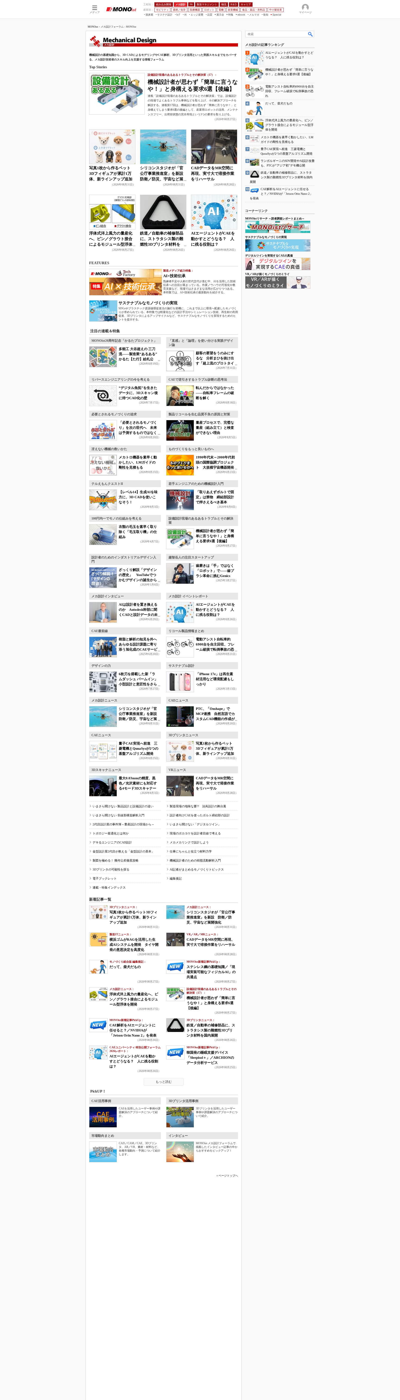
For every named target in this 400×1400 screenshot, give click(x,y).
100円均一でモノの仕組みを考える (116, 518)
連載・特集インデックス (109, 887)
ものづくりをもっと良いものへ (191, 449)
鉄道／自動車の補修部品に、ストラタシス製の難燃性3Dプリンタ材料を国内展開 (211, 1030)
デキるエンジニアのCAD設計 (112, 842)
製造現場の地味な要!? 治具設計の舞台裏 (198, 806)
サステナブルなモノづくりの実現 (148, 303)
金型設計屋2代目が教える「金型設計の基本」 (123, 851)
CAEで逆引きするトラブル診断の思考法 (198, 379)
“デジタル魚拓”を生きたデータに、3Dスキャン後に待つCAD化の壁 (138, 393)
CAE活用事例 (101, 1101)
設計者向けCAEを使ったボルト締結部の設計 (200, 815)
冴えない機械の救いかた (109, 449)
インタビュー (178, 1135)
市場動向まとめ (102, 1135)
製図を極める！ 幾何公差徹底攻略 (115, 860)
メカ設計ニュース (104, 700)
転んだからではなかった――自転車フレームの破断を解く (215, 393)
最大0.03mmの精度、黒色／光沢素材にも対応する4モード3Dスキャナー (138, 783)
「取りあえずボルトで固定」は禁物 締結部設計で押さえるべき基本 (215, 497)
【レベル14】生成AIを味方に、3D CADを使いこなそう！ (138, 497)
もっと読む (164, 1082)
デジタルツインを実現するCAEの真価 (269, 255)
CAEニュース (101, 735)
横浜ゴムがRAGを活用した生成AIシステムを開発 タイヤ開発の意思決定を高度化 (134, 945)
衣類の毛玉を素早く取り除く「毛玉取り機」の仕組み (138, 532)
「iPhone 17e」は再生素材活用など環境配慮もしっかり (215, 679)
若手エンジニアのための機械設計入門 (196, 483)
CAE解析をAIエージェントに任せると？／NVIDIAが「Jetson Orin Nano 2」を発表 (132, 1030)
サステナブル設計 (181, 665)
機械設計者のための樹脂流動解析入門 (195, 860)
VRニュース (177, 770)
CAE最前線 (99, 631)
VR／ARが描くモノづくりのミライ (267, 274)
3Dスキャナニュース (106, 770)
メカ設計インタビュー (107, 596)
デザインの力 (101, 665)
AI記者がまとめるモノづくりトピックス (197, 869)
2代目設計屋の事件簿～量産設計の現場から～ (123, 824)
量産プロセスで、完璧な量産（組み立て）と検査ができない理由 (215, 428)
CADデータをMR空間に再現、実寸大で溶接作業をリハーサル (212, 173)
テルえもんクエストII (107, 483)
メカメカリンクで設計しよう (189, 842)
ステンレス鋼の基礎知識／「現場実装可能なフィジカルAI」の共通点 (211, 972)
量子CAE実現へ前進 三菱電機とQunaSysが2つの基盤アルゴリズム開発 (138, 748)
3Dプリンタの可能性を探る (111, 869)
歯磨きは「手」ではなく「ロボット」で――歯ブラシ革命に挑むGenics (215, 571)
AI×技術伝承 (174, 276)
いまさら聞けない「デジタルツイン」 (195, 824)
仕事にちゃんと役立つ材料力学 (191, 851)
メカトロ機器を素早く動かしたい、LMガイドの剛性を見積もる (138, 462)
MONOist (93, 26)
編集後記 (176, 878)
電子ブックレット (105, 878)
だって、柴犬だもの (125, 967)
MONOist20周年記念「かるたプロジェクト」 (124, 340)
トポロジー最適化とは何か (111, 833)
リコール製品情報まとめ (186, 631)
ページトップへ (228, 1175)
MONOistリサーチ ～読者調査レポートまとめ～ (275, 218)
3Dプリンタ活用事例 (183, 1101)
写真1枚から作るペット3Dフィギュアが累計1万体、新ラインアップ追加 (110, 173)
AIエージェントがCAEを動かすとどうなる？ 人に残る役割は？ (213, 239)
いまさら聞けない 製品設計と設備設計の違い (123, 806)
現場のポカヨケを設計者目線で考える (195, 833)
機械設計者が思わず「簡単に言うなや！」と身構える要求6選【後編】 (215, 536)
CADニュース (178, 700)
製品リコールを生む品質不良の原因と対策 (199, 414)
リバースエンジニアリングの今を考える (120, 379)
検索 (310, 34)
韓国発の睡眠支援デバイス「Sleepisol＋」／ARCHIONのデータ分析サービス (210, 1058)
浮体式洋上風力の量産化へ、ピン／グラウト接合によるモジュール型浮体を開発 (133, 999)
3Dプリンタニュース (183, 735)
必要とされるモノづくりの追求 (114, 414)
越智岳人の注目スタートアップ (191, 557)
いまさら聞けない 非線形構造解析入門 (118, 815)
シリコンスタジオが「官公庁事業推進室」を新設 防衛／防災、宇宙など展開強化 (211, 917)
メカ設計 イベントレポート (188, 596)
